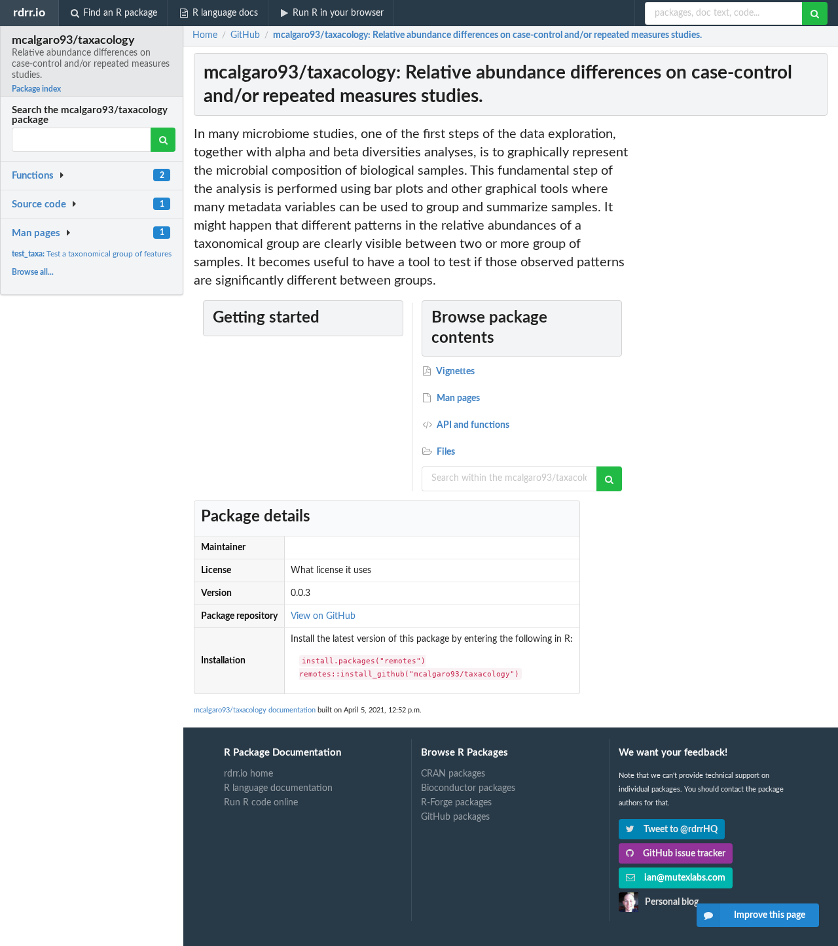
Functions (33, 176)
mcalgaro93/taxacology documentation (255, 710)
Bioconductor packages (468, 788)
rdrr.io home (248, 774)
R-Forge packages (456, 802)
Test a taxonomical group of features (92, 254)
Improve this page (769, 915)
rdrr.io (29, 12)
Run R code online (261, 802)
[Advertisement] (732, 321)
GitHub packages (455, 817)
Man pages (36, 233)
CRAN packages (453, 774)
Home (204, 35)
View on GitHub (323, 616)
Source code (39, 204)
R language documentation (278, 788)
